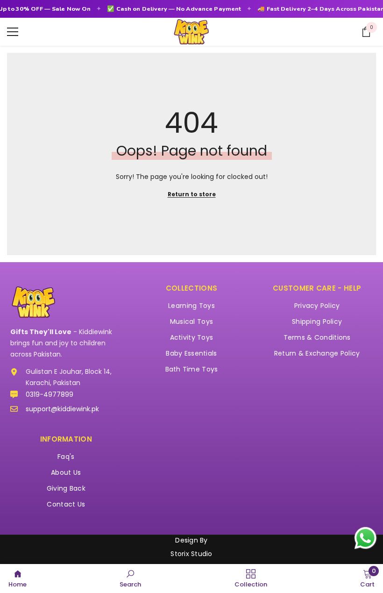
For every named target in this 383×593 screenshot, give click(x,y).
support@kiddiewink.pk (62, 409)
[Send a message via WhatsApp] (365, 538)
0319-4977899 (49, 394)
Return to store (192, 194)
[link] (130, 578)
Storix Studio (191, 553)
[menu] (12, 31)
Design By (191, 540)
